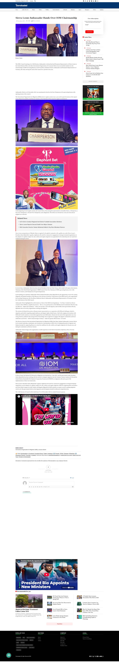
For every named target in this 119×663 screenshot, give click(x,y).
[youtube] (95, 1)
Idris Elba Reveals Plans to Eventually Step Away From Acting (93, 43)
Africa (94, 9)
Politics (47, 9)
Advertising (62, 638)
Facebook (31, 453)
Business (73, 9)
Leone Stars (31, 647)
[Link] (45, 487)
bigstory (31, 640)
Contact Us (62, 644)
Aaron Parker (19, 58)
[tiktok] (87, 1)
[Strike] (35, 487)
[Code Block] (43, 487)
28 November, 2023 (20, 21)
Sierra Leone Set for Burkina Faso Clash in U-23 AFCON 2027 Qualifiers (94, 74)
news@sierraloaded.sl (53, 455)
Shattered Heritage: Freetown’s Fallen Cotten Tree (27, 610)
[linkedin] (93, 1)
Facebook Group (39, 453)
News (17, 9)
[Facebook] (83, 1)
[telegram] (91, 1)
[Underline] (33, 487)
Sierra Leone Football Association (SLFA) (25, 645)
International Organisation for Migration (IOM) (27, 449)
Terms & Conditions (87, 638)
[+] (49, 486)
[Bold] (30, 487)
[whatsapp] (97, 1)
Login (72, 477)
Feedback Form (63, 645)
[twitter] (89, 1)
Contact (31, 1)
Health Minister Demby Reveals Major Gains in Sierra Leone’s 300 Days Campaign (94, 59)
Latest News (88, 37)
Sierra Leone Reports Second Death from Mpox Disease (36, 224)
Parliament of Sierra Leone (22, 647)
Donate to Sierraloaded (24, 456)
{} (46, 486)
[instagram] (85, 1)
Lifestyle (65, 9)
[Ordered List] (37, 487)
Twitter (45, 453)
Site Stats (62, 642)
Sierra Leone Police (31, 637)
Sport (80, 9)
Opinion (101, 9)
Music (33, 9)
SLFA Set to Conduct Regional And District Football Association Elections (41, 222)
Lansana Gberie (42, 449)
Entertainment (56, 9)
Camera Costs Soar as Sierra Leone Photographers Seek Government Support (93, 51)
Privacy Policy (86, 637)
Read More (59, 623)
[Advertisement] (78, 5)
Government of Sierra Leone (22, 640)
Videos (40, 9)
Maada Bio (19, 637)
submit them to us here (66, 455)
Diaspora (87, 9)
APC (24, 637)
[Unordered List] (39, 487)
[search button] (35, 1)
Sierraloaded (24, 453)
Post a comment (36, 20)
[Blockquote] (41, 487)
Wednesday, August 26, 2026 (22, 1)
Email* (87, 24)
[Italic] (32, 487)
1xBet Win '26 (25, 9)
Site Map (62, 640)
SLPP (18, 642)
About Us (62, 637)
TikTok (61, 453)
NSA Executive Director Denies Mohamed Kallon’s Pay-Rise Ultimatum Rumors (42, 227)
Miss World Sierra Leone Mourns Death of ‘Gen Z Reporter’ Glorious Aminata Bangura (94, 67)
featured (22, 642)
